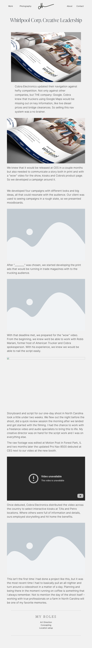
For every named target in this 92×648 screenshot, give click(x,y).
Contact (80, 6)
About (69, 6)
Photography (25, 6)
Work (10, 6)
